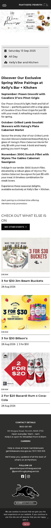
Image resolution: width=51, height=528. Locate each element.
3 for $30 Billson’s (14, 338)
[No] (47, 518)
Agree (26, 524)
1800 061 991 (25, 426)
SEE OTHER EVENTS (15, 227)
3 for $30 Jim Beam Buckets (22, 280)
